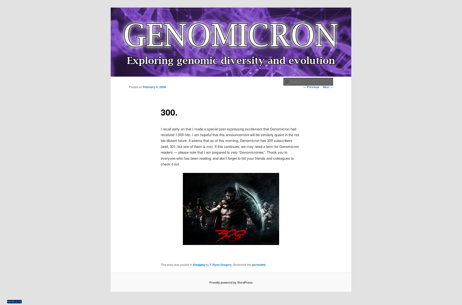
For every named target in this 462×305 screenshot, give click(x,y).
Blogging (199, 264)
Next (328, 87)
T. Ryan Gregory (221, 264)
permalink (259, 264)
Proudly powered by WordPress (231, 282)
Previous (311, 87)
